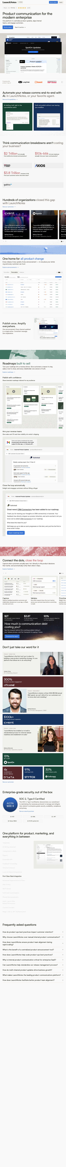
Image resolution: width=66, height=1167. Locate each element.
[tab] (6, 272)
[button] (61, 241)
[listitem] (33, 932)
